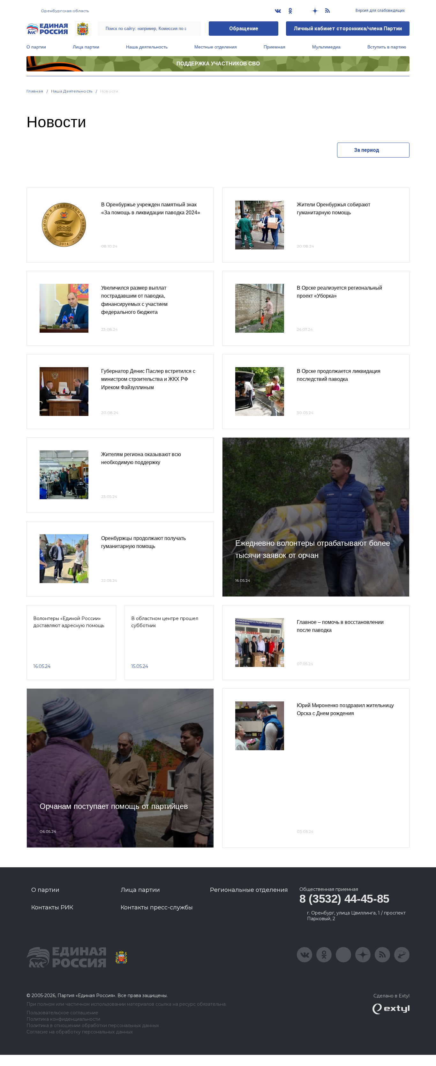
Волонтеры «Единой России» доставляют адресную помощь (68, 622)
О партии (36, 46)
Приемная (274, 46)
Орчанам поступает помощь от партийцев (114, 806)
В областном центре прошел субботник (164, 622)
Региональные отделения (249, 889)
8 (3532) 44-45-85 (344, 898)
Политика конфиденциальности (63, 1019)
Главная (34, 91)
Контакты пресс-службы (157, 907)
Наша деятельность (147, 46)
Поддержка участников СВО (218, 63)
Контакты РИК (52, 907)
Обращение (243, 29)
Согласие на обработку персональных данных (79, 1032)
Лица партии (86, 46)
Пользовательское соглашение (62, 1013)
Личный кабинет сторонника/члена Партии (348, 29)
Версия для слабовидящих (380, 10)
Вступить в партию (386, 46)
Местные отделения (215, 46)
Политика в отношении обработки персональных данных (92, 1025)
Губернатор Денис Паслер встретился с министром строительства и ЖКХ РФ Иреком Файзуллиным (148, 379)
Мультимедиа (326, 46)
